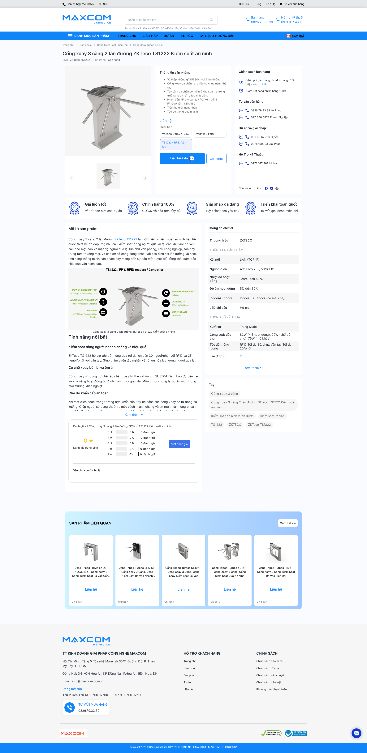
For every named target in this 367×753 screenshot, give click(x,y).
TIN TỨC (186, 36)
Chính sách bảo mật (268, 682)
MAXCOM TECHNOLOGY (223, 746)
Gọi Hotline (216, 158)
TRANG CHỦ (127, 36)
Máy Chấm (181, 28)
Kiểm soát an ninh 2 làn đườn (232, 416)
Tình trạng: (99, 59)
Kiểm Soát (194, 28)
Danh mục (190, 668)
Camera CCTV (151, 28)
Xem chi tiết (260, 84)
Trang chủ (68, 44)
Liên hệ (270, 4)
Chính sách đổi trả (267, 668)
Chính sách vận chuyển (270, 675)
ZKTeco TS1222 (125, 239)
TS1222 (216, 424)
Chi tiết (76, 601)
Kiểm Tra (206, 28)
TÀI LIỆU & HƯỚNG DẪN (217, 36)
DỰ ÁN (169, 36)
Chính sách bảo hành (269, 661)
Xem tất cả (288, 523)
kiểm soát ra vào (272, 416)
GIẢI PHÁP (150, 36)
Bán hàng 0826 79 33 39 (262, 19)
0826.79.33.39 (88, 710)
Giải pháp (190, 675)
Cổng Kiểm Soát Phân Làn (112, 44)
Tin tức (188, 682)
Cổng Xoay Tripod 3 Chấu (148, 44)
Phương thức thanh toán (271, 689)
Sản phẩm (86, 44)
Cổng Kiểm (167, 28)
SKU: (66, 59)
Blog (258, 4)
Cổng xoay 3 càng (224, 394)
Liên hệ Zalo (179, 158)
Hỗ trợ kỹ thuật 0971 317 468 (292, 19)
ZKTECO (235, 424)
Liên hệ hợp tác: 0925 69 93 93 (87, 4)
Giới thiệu (245, 4)
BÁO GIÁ (297, 36)
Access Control (133, 28)
